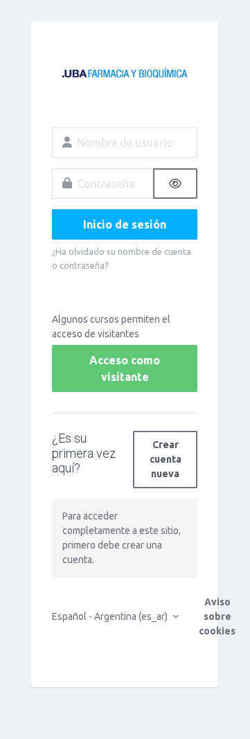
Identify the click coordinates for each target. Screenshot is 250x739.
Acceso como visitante (124, 368)
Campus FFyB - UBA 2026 (124, 73)
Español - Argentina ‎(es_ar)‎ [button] (111, 616)
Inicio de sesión (124, 224)
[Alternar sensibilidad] (175, 183)
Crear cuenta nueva (165, 459)
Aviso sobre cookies (217, 616)
